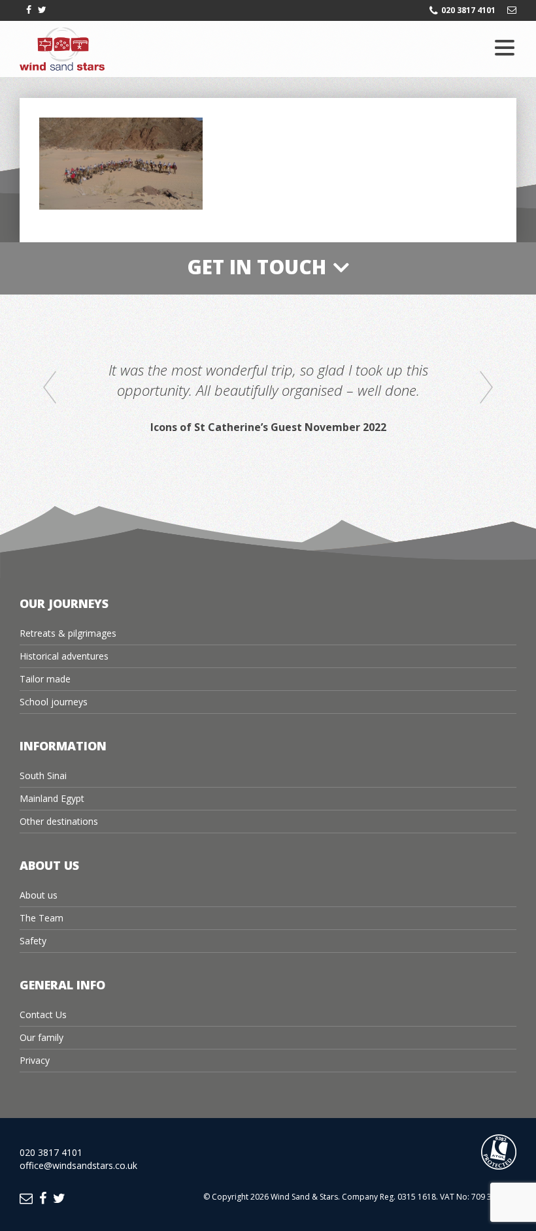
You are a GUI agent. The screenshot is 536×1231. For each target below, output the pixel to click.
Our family (41, 1037)
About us (39, 895)
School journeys (54, 701)
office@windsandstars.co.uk (78, 1165)
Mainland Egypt (52, 798)
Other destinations (59, 821)
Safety (33, 941)
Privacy (35, 1060)
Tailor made (45, 679)
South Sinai (43, 775)
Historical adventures (64, 656)
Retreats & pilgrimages (68, 633)
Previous (49, 388)
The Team (41, 918)
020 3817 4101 (468, 10)
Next (486, 388)
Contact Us (43, 1014)
